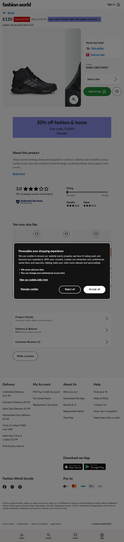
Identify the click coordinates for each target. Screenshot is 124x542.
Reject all (70, 289)
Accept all (94, 289)
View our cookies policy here (33, 280)
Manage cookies (29, 289)
